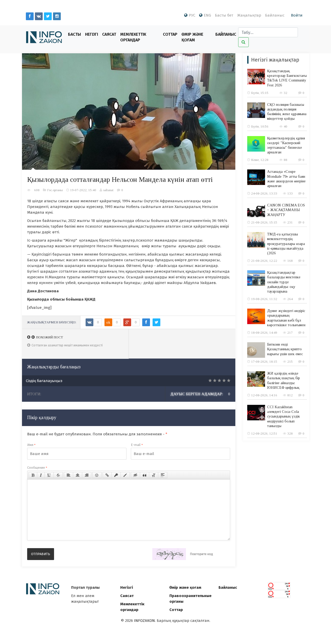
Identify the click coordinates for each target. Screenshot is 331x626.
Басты (74, 34)
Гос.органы (55, 190)
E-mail (137, 445)
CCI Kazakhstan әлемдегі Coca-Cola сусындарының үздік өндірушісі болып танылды (283, 416)
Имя (31, 445)
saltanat (108, 190)
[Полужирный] (33, 475)
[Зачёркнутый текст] (58, 475)
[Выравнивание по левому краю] (68, 475)
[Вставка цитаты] (144, 475)
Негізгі (91, 34)
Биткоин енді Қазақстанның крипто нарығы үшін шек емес (285, 349)
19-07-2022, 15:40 (83, 190)
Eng (207, 15)
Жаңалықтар (249, 15)
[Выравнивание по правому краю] (86, 475)
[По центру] (77, 475)
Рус (192, 15)
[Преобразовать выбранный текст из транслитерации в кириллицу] (153, 475)
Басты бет (224, 15)
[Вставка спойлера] (162, 475)
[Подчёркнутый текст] (49, 475)
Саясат (109, 34)
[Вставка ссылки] (107, 475)
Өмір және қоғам (192, 37)
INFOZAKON (144, 620)
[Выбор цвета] (125, 475)
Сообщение (37, 468)
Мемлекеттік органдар (133, 37)
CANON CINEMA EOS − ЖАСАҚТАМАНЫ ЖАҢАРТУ (286, 210)
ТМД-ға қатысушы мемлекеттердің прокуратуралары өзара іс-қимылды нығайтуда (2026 (286, 243)
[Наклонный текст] (41, 475)
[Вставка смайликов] (97, 475)
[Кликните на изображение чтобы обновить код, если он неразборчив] (169, 554)
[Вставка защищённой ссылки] (116, 475)
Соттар (170, 34)
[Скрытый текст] (135, 475)
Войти (297, 15)
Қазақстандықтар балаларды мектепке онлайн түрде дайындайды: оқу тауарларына (283, 282)
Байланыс (274, 15)
